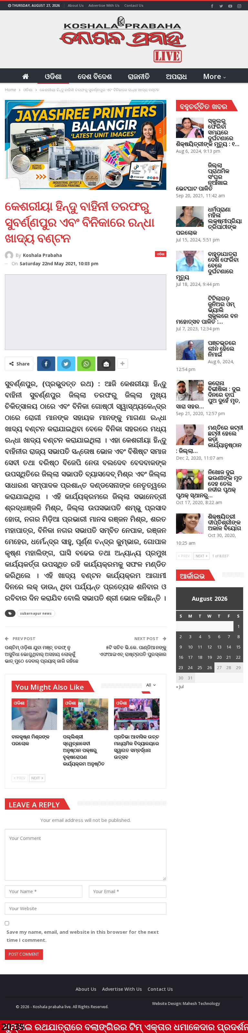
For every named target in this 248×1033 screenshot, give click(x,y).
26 (209, 667)
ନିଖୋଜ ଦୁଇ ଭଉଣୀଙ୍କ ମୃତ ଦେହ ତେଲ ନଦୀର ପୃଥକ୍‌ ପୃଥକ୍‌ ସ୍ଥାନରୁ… (209, 483)
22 (238, 657)
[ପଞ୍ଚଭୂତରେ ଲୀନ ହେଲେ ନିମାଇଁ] (190, 350)
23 (181, 667)
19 (209, 657)
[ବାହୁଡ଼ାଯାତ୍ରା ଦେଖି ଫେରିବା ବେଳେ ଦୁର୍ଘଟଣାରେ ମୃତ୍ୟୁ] (190, 261)
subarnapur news (36, 613)
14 (228, 647)
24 (190, 667)
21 (228, 657)
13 (219, 647)
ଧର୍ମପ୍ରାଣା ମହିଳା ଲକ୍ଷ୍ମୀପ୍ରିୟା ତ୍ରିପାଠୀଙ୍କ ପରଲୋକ (209, 220)
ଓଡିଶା (53, 76)
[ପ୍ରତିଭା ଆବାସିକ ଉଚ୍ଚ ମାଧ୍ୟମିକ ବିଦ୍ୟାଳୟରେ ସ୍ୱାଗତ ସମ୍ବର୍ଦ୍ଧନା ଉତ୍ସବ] (137, 714)
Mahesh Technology (201, 1003)
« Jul (180, 686)
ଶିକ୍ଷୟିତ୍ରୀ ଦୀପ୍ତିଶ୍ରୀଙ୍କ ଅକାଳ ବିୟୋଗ (224, 522)
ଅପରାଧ (176, 76)
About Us (76, 5)
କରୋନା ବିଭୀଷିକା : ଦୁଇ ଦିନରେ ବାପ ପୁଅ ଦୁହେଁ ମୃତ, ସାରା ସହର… (208, 394)
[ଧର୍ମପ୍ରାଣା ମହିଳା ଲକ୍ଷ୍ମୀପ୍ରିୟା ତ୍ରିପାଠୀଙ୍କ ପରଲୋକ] (190, 216)
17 (190, 657)
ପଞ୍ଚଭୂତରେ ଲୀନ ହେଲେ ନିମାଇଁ (222, 348)
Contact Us (133, 5)
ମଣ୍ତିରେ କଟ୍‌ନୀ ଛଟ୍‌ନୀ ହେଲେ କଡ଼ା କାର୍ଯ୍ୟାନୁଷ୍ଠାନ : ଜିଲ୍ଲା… (209, 439)
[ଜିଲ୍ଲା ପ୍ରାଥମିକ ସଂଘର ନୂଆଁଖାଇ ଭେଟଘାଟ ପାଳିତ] (190, 172)
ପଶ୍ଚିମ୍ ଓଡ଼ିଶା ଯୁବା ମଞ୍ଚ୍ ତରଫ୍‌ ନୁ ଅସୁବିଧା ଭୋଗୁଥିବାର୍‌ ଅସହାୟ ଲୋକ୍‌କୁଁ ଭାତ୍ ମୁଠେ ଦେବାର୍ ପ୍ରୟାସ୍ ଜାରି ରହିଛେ (41, 654)
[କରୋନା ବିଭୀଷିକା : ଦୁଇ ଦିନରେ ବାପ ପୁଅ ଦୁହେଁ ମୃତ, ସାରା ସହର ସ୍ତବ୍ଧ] (190, 390)
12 (209, 647)
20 (219, 657)
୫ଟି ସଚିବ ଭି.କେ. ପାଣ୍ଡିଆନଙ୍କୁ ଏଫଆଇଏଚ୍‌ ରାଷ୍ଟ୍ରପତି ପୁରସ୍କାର (132, 650)
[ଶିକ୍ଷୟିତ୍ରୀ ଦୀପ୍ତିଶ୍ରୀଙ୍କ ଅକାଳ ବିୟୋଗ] (190, 523)
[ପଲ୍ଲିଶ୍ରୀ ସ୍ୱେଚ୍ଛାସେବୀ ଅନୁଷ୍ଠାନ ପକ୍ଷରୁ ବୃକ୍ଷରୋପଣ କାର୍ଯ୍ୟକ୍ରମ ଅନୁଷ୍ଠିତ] (85, 714)
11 (200, 647)
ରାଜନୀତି (139, 76)
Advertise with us (103, 5)
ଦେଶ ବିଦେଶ (95, 76)
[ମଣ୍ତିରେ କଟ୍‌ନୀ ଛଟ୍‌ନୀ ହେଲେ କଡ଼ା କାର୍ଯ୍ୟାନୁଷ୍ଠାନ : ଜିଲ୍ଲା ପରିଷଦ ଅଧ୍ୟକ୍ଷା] (190, 434)
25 (200, 667)
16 (181, 657)
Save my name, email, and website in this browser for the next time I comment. (82, 936)
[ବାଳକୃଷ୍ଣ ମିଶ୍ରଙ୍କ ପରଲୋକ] (34, 714)
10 (190, 647)
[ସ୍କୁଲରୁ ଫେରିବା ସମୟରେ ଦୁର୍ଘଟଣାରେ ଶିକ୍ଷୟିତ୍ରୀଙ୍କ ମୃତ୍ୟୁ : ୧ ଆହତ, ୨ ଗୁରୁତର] (190, 128)
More (212, 76)
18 (200, 657)
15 (238, 647)
